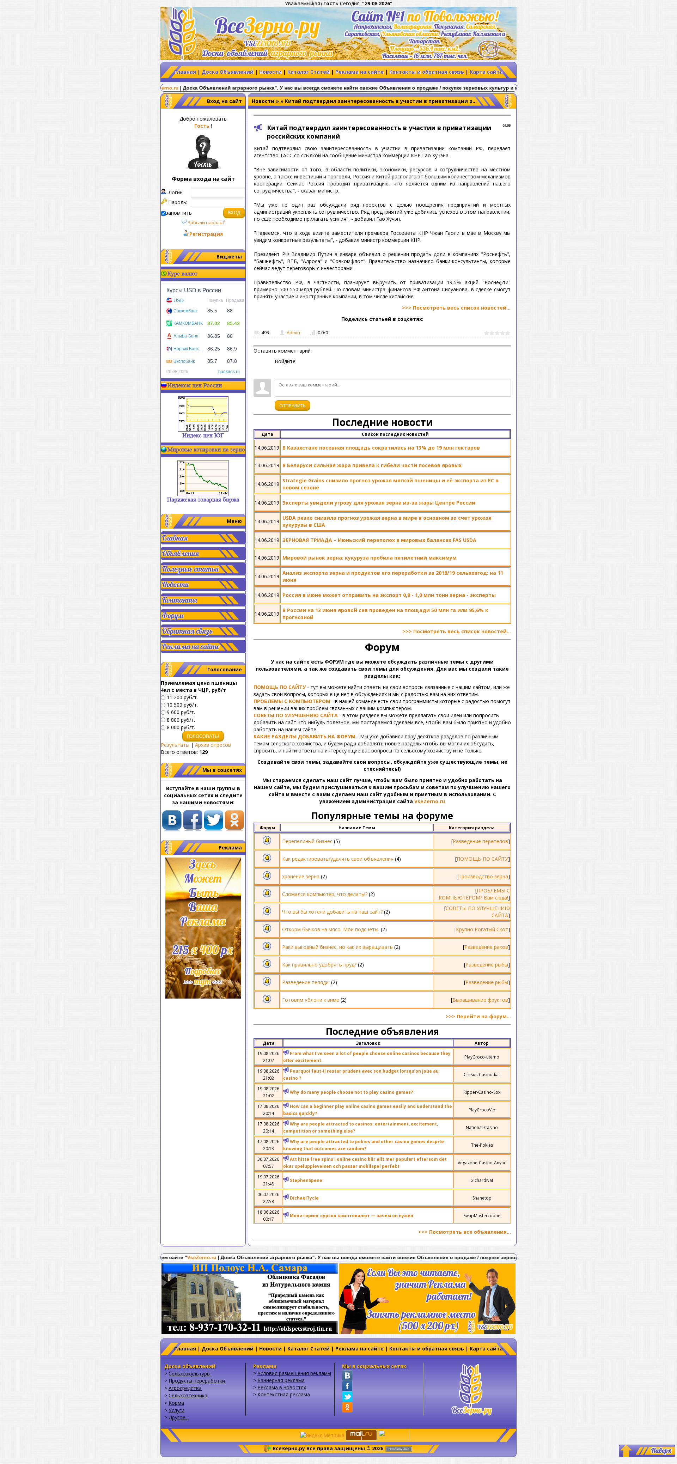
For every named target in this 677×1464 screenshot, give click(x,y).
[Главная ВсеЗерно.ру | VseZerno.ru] (471, 1388)
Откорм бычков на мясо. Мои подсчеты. (330, 929)
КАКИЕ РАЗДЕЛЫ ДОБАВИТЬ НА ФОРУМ (304, 736)
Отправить (292, 405)
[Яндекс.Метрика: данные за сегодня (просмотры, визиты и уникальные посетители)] (322, 1435)
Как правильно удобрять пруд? (319, 964)
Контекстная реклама (283, 1394)
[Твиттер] (347, 1396)
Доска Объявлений (228, 71)
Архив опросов (213, 745)
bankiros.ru (229, 372)
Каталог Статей (308, 71)
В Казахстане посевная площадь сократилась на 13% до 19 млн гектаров (381, 447)
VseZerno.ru (429, 801)
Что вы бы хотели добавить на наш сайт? (332, 911)
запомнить (179, 212)
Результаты (175, 745)
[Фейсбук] (347, 1386)
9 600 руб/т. (181, 712)
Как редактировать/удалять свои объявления (338, 858)
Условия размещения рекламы (294, 1373)
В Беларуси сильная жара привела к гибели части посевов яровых (372, 465)
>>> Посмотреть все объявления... (464, 1231)
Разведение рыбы (486, 964)
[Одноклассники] (347, 1407)
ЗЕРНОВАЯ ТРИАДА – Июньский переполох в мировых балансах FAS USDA (379, 540)
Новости (270, 71)
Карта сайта (486, 71)
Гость (201, 125)
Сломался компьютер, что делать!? (324, 894)
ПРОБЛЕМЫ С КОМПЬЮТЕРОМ (292, 701)
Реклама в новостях (281, 1387)
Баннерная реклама (281, 1380)
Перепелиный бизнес (307, 841)
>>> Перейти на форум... (478, 1016)
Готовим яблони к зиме (310, 999)
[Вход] (280, 370)
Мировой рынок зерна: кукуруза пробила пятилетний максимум (369, 557)
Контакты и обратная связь (426, 71)
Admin (293, 332)
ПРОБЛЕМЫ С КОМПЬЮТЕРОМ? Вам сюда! (474, 894)
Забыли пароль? (206, 222)
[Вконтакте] (347, 1375)
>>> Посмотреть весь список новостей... (456, 307)
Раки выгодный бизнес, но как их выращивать (337, 947)
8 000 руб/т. (181, 727)
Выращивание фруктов (480, 999)
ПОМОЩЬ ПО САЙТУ (280, 687)
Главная (185, 71)
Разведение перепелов (480, 841)
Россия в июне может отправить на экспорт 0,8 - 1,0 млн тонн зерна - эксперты (389, 595)
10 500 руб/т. (182, 704)
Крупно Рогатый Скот (482, 929)
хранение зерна (300, 876)
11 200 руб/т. (182, 697)
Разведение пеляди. (306, 982)
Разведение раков (486, 947)
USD (178, 300)
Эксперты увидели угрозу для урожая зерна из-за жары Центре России (378, 502)
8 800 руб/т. (181, 719)
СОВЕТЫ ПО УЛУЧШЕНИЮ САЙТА (296, 715)
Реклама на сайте (359, 71)
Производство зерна (483, 876)
